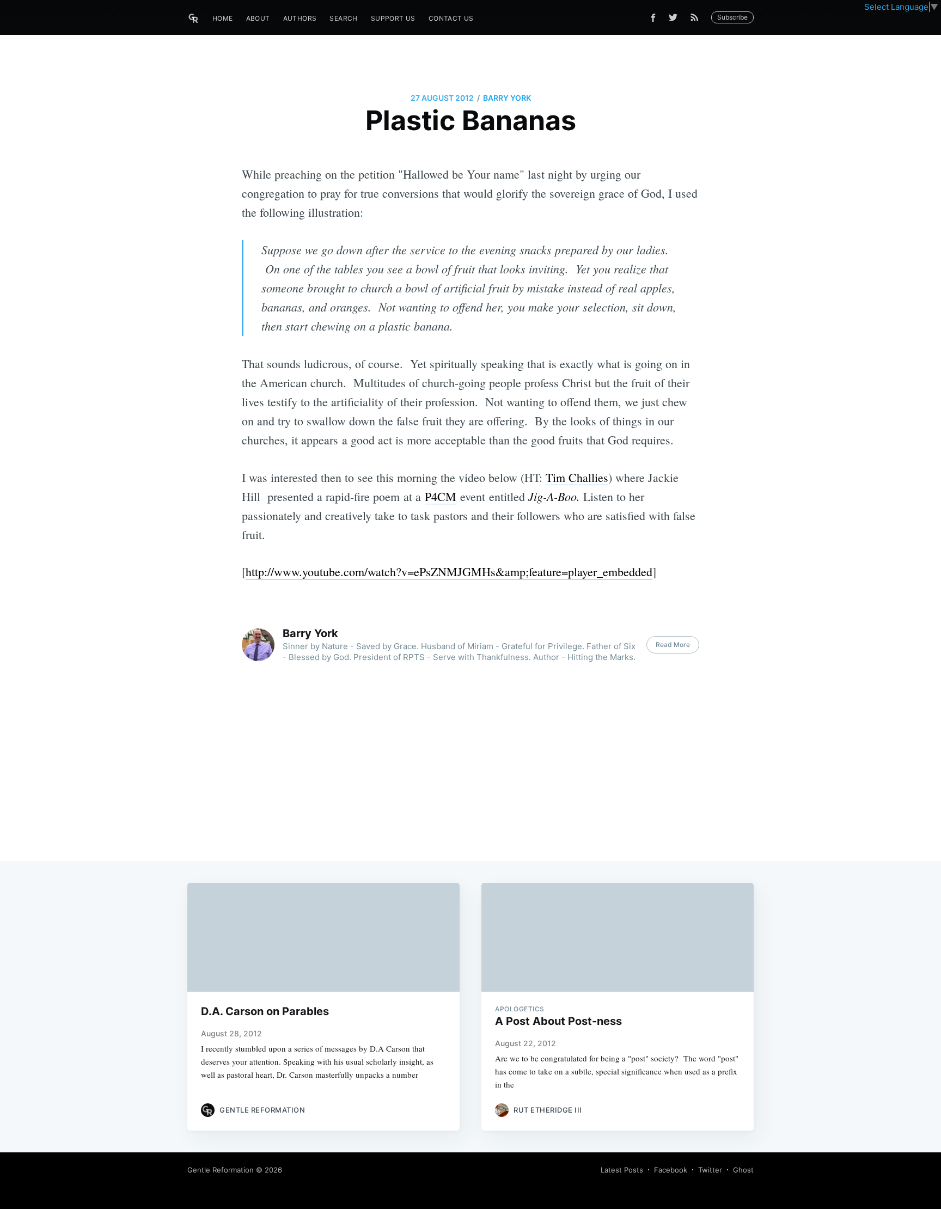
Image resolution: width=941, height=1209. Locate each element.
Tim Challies (577, 477)
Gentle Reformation (220, 1169)
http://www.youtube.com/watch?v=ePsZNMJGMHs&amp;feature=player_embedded (449, 571)
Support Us (393, 18)
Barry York (507, 97)
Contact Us (451, 18)
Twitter (710, 1169)
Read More (673, 644)
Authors (300, 18)
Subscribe (732, 17)
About (258, 18)
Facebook (670, 1169)
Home (222, 18)
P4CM (440, 496)
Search (343, 18)
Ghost (743, 1169)
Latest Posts (622, 1169)
